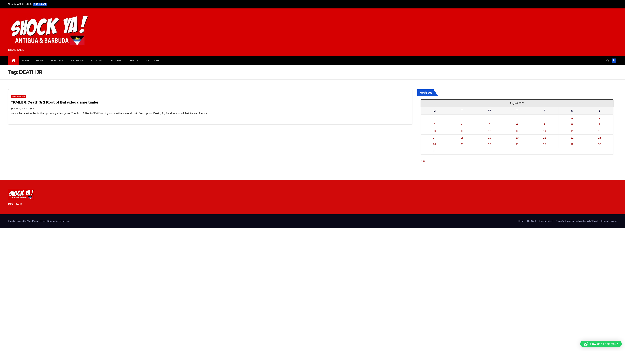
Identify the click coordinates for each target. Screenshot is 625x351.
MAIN (25, 60)
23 (599, 137)
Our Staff (531, 221)
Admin (36, 108)
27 (517, 144)
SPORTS (96, 60)
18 (461, 137)
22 (572, 137)
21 (544, 137)
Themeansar (64, 221)
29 (572, 144)
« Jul (423, 160)
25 (461, 144)
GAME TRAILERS (18, 97)
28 (544, 144)
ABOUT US (153, 60)
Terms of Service (609, 221)
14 (544, 131)
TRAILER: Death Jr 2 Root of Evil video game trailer (54, 102)
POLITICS (57, 60)
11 (462, 131)
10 (434, 131)
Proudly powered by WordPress (23, 221)
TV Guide (115, 60)
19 (489, 137)
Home (521, 221)
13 (517, 131)
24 (434, 144)
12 (489, 131)
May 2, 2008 (21, 108)
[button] (607, 60)
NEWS (40, 60)
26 (489, 144)
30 (599, 144)
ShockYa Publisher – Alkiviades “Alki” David (576, 221)
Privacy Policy (546, 221)
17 (434, 137)
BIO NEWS (77, 60)
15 (572, 131)
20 (517, 137)
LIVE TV (134, 60)
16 (599, 131)
